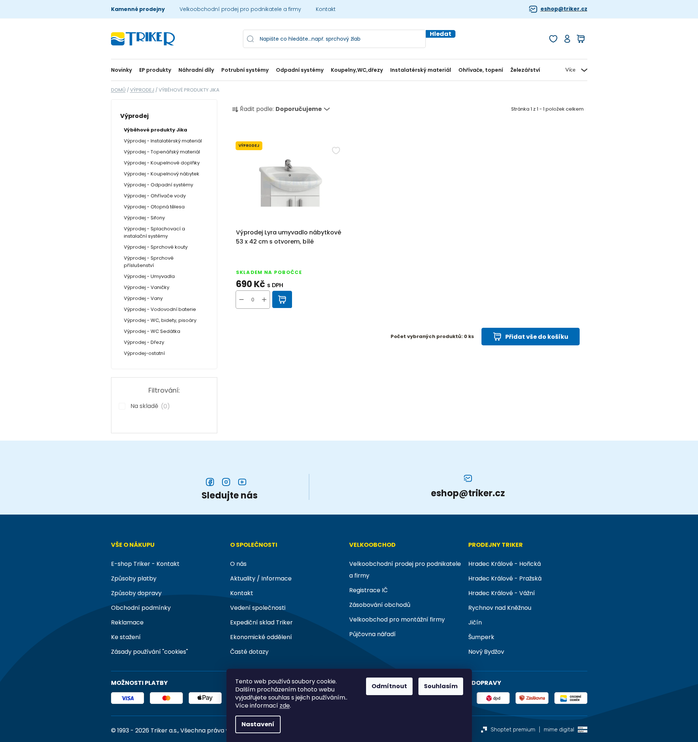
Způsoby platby (133, 578)
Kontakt (326, 9)
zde (285, 706)
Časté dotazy (249, 652)
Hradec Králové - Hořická (504, 564)
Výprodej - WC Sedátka (152, 331)
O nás (238, 564)
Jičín (475, 622)
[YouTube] (242, 482)
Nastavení (257, 724)
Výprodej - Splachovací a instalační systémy (154, 232)
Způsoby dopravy (136, 593)
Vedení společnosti (257, 608)
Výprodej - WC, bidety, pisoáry (160, 320)
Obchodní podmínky (141, 608)
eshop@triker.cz (563, 8)
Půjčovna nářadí (372, 634)
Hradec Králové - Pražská (505, 578)
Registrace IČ (368, 590)
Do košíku (282, 299)
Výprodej (134, 116)
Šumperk (481, 637)
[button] (264, 299)
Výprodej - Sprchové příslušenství (149, 262)
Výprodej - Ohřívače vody (155, 195)
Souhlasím (441, 686)
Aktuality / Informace (261, 578)
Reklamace (127, 622)
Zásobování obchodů (379, 605)
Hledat (440, 34)
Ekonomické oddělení (261, 637)
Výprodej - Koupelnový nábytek (161, 173)
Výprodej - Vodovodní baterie (160, 309)
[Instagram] (226, 482)
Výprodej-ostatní (144, 353)
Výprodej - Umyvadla (149, 276)
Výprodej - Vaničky (146, 287)
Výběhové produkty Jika (155, 129)
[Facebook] (210, 482)
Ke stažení (126, 637)
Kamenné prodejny (138, 9)
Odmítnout (389, 686)
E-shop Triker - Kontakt (145, 564)
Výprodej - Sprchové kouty (156, 247)
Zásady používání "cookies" (149, 652)
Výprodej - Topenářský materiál (162, 151)
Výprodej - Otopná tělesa (154, 206)
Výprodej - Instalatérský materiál (163, 140)
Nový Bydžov (486, 652)
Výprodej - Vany (143, 298)
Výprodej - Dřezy (144, 342)
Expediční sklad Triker (261, 622)
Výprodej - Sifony (144, 217)
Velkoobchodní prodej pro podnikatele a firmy (240, 9)
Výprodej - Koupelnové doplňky (162, 162)
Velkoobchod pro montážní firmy (397, 619)
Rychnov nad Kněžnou (499, 608)
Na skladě (148, 406)
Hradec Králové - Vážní (501, 593)
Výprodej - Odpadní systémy (158, 184)
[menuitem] (123, 70)
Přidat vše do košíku (536, 337)
